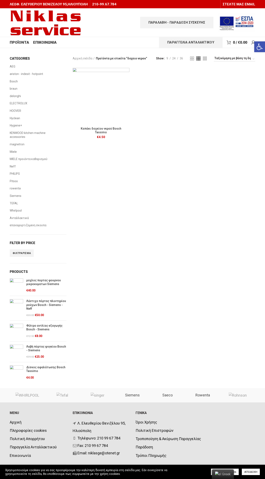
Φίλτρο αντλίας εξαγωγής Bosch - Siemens (44, 327)
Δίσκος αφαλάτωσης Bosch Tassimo (45, 369)
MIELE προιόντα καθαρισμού (28, 159)
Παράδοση (144, 447)
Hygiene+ (16, 125)
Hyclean (15, 118)
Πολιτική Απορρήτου (27, 439)
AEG (12, 66)
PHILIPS (15, 173)
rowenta (15, 188)
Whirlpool (16, 210)
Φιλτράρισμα (22, 253)
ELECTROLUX (18, 103)
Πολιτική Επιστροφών (154, 430)
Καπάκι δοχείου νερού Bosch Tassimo (101, 130)
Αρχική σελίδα (82, 58)
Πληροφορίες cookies (28, 430)
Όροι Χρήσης (146, 422)
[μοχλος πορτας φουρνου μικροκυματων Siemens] (16, 285)
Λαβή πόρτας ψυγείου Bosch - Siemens (46, 348)
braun (13, 88)
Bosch (14, 81)
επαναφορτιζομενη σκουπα (28, 225)
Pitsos (14, 181)
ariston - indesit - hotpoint (26, 74)
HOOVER (15, 110)
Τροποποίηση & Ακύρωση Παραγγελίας (168, 439)
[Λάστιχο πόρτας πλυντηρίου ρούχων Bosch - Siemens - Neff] (16, 308)
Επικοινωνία (20, 455)
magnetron (17, 144)
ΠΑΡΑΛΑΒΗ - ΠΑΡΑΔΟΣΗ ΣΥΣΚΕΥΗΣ (176, 22)
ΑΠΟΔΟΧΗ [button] (250, 471)
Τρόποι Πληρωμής (151, 455)
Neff (13, 166)
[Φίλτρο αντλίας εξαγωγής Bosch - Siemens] (16, 331)
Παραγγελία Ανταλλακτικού (33, 447)
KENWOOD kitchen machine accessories (28, 135)
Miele (13, 151)
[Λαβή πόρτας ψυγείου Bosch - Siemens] (16, 352)
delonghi (15, 96)
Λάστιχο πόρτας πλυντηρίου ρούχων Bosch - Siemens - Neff (46, 304)
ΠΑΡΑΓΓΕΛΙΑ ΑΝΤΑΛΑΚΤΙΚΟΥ (190, 42)
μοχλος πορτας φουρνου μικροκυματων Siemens (43, 282)
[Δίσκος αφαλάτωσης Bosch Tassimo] (16, 372)
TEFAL (14, 203)
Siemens (15, 195)
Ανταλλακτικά (19, 218)
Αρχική (16, 422)
